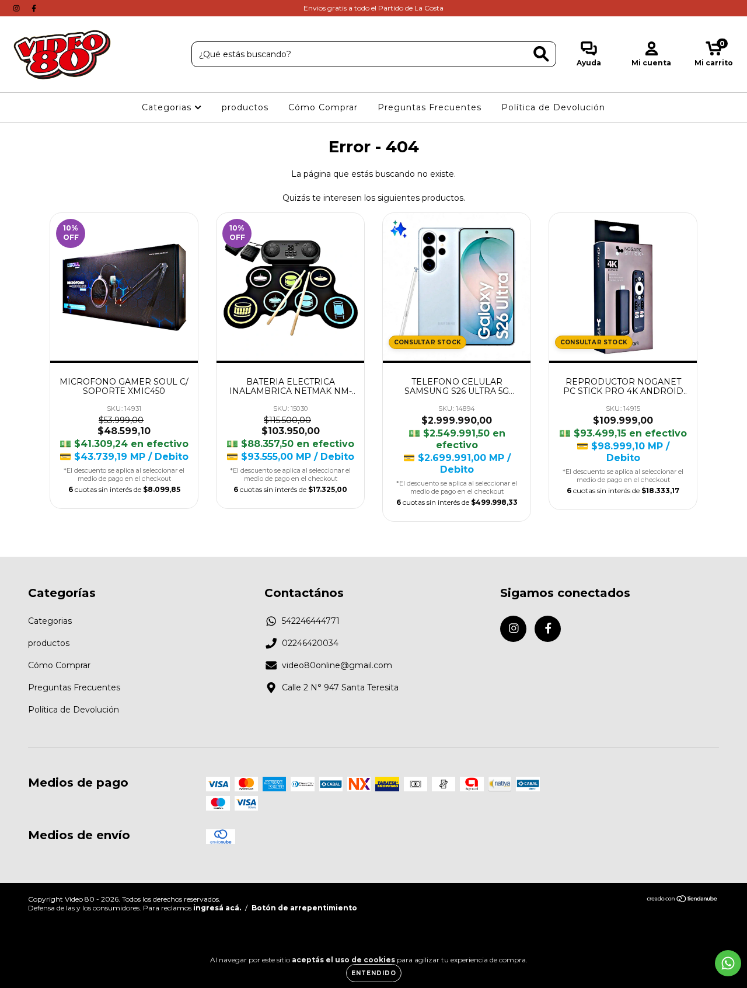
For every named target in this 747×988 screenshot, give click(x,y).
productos (245, 107)
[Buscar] (541, 54)
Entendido (373, 973)
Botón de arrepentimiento (304, 907)
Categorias (168, 107)
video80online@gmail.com (337, 665)
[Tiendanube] (682, 900)
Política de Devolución (553, 107)
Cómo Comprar (323, 107)
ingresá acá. (217, 907)
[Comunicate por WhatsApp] (728, 963)
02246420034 (310, 643)
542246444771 (311, 621)
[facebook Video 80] (33, 8)
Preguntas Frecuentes (429, 107)
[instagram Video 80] (17, 8)
